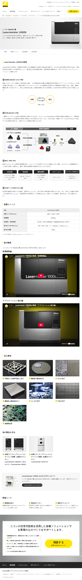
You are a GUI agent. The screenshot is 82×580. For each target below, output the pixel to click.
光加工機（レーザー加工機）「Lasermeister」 (24, 15)
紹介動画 (24, 51)
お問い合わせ (73, 11)
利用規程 (58, 574)
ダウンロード (35, 11)
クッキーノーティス (67, 574)
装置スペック (14, 51)
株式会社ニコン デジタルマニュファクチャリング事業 (59, 6)
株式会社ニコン (43, 6)
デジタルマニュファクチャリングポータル (25, 574)
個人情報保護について (49, 574)
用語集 (12, 574)
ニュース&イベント (48, 11)
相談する (58, 543)
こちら (19, 234)
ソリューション (23, 565)
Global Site (76, 6)
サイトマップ (38, 574)
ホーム (5, 11)
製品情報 (12, 11)
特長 (5, 51)
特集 (58, 11)
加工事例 (34, 51)
